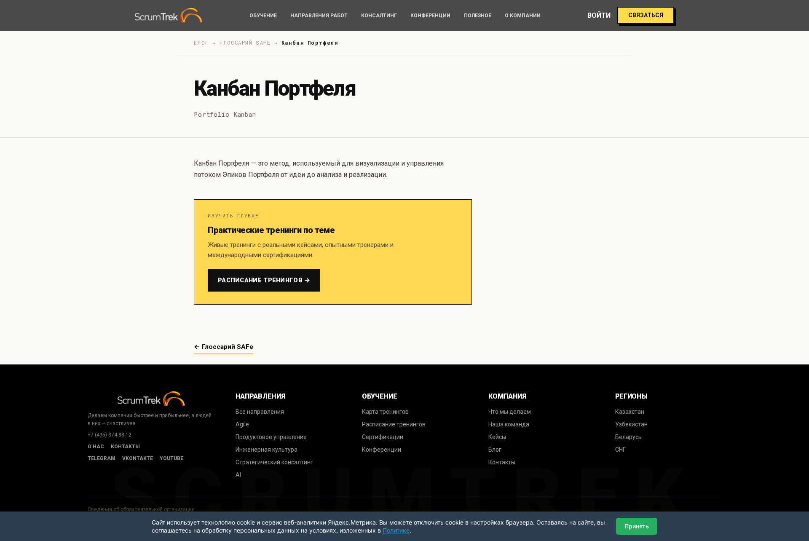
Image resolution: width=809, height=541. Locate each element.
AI (238, 474)
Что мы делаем (509, 411)
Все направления (260, 411)
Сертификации (382, 437)
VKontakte (137, 458)
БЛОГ (201, 42)
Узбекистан (631, 424)
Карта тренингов (385, 411)
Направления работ (319, 16)
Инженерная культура (266, 449)
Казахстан (629, 411)
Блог (494, 449)
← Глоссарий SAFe (223, 347)
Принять (636, 526)
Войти (599, 15)
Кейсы (497, 437)
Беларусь (628, 437)
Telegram (101, 458)
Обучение (263, 16)
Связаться (645, 15)
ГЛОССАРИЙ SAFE (245, 42)
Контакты (125, 447)
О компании (523, 16)
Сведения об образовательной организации (141, 509)
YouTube (171, 458)
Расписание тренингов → (264, 280)
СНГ (620, 449)
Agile (242, 424)
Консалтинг (379, 16)
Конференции (430, 16)
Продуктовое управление (271, 437)
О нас (96, 447)
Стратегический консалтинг (274, 462)
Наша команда (508, 424)
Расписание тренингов (394, 424)
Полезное (477, 16)
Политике (396, 530)
